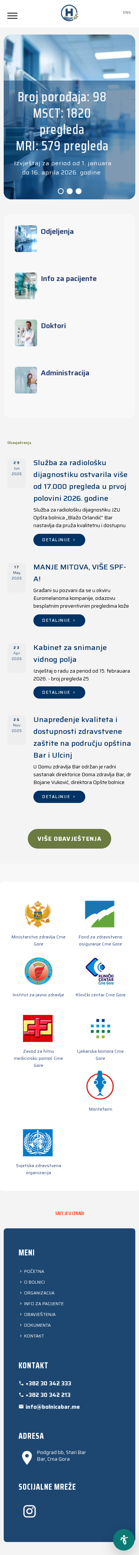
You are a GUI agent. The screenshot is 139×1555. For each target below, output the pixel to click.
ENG (127, 12)
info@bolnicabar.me (52, 1406)
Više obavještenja (69, 838)
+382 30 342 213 (47, 1395)
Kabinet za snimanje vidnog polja (70, 653)
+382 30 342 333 (47, 1383)
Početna (33, 1271)
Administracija (65, 373)
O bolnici (34, 1282)
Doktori (53, 325)
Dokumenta (37, 1325)
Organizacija (38, 1292)
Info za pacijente (69, 278)
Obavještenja (39, 1314)
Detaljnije (57, 540)
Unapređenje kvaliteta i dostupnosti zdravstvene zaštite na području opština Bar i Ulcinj (82, 737)
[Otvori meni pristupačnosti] (124, 1540)
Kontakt (33, 1335)
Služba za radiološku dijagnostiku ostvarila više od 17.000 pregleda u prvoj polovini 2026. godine (80, 480)
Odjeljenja (57, 231)
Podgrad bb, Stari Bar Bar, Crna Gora (61, 1456)
